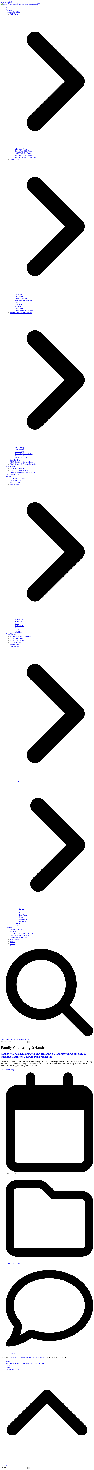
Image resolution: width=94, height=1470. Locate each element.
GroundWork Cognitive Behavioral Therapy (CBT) (27, 1357)
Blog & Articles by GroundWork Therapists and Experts (26, 1363)
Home (8, 1361)
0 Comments (10, 1353)
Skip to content (6, 2)
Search (3, 1042)
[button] (15, 1039)
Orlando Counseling (13, 1263)
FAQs (8, 1365)
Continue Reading (7, 1070)
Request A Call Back (13, 1369)
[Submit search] (29, 1042)
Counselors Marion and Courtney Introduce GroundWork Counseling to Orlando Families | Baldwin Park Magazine (43, 1055)
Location (9, 1367)
